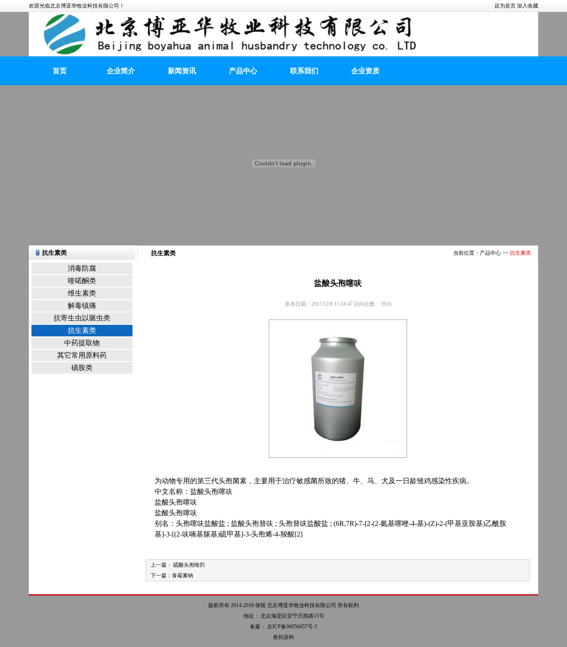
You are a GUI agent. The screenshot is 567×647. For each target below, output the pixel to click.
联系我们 (304, 71)
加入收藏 (527, 6)
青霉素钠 (182, 575)
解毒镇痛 (82, 305)
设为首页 (505, 6)
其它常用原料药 (82, 355)
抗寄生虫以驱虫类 (82, 318)
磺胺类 (82, 367)
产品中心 (243, 71)
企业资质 (365, 71)
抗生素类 (82, 330)
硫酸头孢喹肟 (188, 565)
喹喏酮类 (82, 280)
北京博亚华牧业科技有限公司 (301, 605)
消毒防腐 (82, 268)
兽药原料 (283, 637)
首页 (60, 71)
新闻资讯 (182, 71)
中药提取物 (82, 343)
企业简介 (121, 71)
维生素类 (82, 293)
